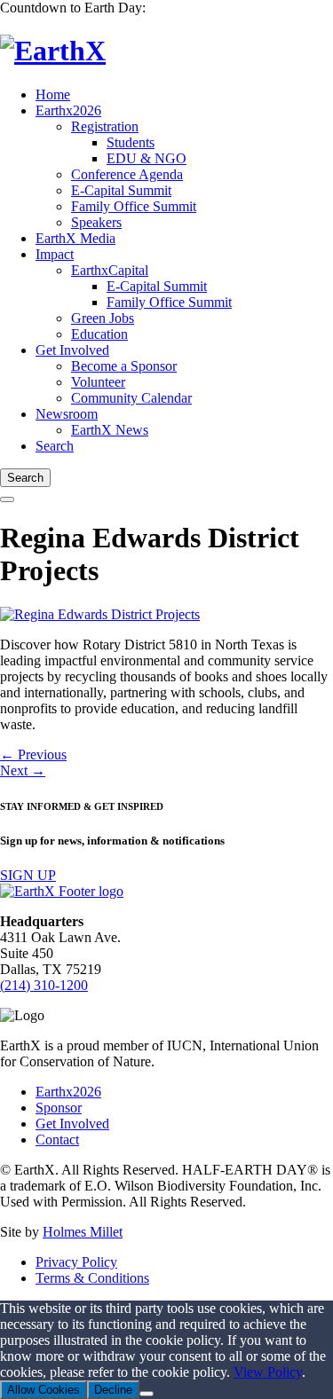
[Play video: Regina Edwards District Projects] (100, 614)
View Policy (268, 1371)
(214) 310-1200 (44, 985)
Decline (113, 1389)
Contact (57, 1139)
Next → (22, 770)
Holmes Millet (83, 1231)
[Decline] (146, 1393)
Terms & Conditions (92, 1277)
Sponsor (59, 1107)
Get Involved (72, 1123)
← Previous (33, 754)
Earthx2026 (68, 1091)
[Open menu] (7, 499)
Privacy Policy (76, 1261)
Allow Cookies (43, 1389)
